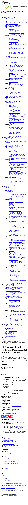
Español (2, 1)
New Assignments (13, 233)
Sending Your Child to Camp (15, 242)
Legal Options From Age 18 (15, 258)
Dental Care (12, 91)
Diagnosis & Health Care (9, 438)
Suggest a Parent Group (11, 331)
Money (10, 307)
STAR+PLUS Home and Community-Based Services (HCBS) (18, 170)
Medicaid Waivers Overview (15, 160)
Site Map (5, 471)
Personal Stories (10, 294)
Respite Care (12, 238)
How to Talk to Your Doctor (15, 66)
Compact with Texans (8, 453)
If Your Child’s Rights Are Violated (17, 257)
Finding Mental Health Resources (16, 40)
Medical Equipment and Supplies (16, 84)
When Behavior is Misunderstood (16, 52)
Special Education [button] (10, 105)
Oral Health (12, 89)
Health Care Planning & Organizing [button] (14, 65)
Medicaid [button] (8, 149)
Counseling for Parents (14, 209)
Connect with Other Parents (7, 435)
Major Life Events (13, 274)
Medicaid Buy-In (13, 151)
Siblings (11, 204)
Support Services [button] (10, 236)
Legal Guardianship (13, 260)
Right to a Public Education (12, 97)
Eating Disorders (13, 93)
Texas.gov (5, 478)
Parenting (11, 200)
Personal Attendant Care (14, 247)
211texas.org (15, 422)
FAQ (4, 456)
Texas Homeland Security (9, 461)
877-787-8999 (18, 426)
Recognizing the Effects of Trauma (17, 48)
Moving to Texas (13, 278)
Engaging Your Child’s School (16, 127)
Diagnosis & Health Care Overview (14, 18)
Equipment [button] (8, 83)
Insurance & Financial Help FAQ (13, 147)
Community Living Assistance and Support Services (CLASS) (17, 165)
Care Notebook (12, 69)
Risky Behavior (12, 43)
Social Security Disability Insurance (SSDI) (16, 141)
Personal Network (13, 205)
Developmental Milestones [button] (12, 79)
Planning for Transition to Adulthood (17, 280)
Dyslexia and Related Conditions (16, 34)
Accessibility (6, 458)
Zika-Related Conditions (14, 31)
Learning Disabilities (14, 30)
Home (4, 339)
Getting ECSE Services (14, 110)
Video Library (9, 328)
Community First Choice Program (17, 158)
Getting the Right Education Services (17, 245)
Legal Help (11, 251)
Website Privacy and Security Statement (12, 483)
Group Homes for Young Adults (16, 313)
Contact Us (6, 451)
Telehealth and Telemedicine (15, 78)
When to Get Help (13, 39)
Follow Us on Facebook (15, 485)
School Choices (9, 98)
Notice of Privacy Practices (9, 466)
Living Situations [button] (10, 229)
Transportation (12, 153)
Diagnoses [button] (8, 27)
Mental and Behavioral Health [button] (13, 35)
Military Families (13, 231)
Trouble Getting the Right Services (17, 120)
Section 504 (12, 111)
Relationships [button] (9, 124)
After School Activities (11, 100)
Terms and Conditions (8, 475)
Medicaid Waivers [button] (10, 159)
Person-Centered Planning (15, 224)
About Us (5, 449)
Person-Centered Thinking (15, 211)
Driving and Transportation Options (17, 309)
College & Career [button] (10, 298)
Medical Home (12, 67)
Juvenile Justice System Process (16, 53)
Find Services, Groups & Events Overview (16, 325)
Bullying (11, 125)
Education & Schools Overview (13, 96)
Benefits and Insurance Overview (16, 178)
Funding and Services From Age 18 (14, 144)
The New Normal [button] (10, 191)
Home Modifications (14, 230)
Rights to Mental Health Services (16, 51)
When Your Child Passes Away (16, 276)
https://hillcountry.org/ (16, 406)
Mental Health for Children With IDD (17, 44)
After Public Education (14, 132)
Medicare (8, 142)
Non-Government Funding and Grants (15, 145)
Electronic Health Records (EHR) (16, 70)
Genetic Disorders (13, 62)
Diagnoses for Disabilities (12, 24)
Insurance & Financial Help (9, 441)
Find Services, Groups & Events (10, 445)
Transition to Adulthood (8, 444)
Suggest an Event (10, 333)
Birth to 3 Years (12, 80)
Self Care (11, 193)
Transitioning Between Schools (16, 133)
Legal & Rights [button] (9, 249)
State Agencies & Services (12, 327)
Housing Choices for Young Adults (17, 235)
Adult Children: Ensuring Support (14, 297)
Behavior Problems (13, 42)
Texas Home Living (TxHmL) (16, 172)
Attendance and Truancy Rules (13, 101)
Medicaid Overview (13, 150)
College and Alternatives (14, 135)
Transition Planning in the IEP (16, 136)
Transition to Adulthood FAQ (13, 296)
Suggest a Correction (11, 336)
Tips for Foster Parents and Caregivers (15, 189)
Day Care (11, 239)
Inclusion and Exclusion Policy (10, 463)
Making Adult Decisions (14, 306)
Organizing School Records (12, 102)
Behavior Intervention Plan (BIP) (16, 119)
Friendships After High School (16, 128)
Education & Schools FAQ (12, 104)
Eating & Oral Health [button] (11, 88)
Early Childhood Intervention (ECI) (14, 25)
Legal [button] (7, 316)
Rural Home (12, 234)
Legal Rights (12, 256)
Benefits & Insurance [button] (11, 177)
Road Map (5, 468)
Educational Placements (14, 113)
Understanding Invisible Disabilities (17, 64)
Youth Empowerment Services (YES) (17, 173)
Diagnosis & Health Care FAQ (13, 26)
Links (4, 473)
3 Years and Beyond (13, 82)
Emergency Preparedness (15, 220)
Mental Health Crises (14, 49)
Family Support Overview (12, 187)
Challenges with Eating (14, 92)
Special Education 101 (14, 106)
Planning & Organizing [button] (11, 218)
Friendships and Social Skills (15, 129)
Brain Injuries (12, 29)
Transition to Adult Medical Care (16, 76)
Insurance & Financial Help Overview (15, 138)
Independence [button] (9, 303)
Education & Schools (8, 440)
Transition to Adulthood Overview (14, 285)
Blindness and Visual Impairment (16, 33)
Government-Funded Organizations (17, 240)
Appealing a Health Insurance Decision (18, 180)
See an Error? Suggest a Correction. (9, 413)
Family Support (6, 442)
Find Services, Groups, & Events (10, 341)
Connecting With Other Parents (16, 202)
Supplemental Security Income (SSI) (14, 140)
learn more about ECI (15, 428)
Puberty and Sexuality (14, 275)
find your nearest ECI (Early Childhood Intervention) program (15, 427)
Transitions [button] (8, 131)
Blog (7, 329)
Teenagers (11, 203)
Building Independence (14, 305)
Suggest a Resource (10, 334)
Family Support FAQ (11, 190)
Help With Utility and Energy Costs (14, 146)
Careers (11, 302)
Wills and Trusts (12, 252)
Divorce (11, 208)
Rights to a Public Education (15, 261)
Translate (11, 3)
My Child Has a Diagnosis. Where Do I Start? (16, 22)
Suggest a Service (10, 332)
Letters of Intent (12, 253)
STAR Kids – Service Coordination (17, 154)
